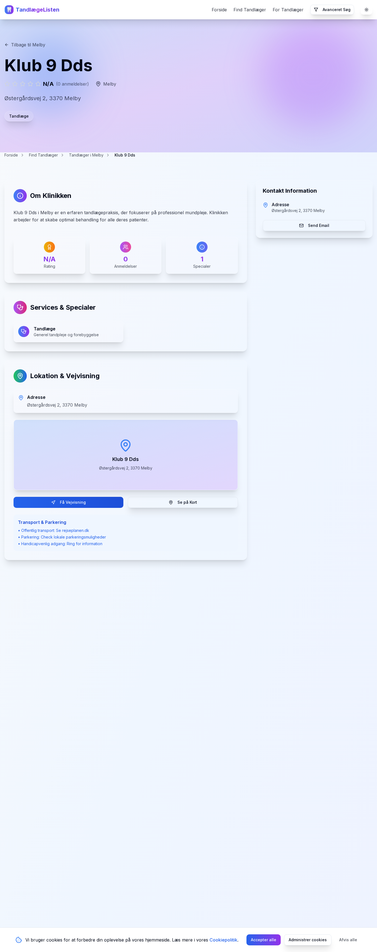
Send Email (318, 225)
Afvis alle (348, 939)
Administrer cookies (308, 939)
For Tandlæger (288, 9)
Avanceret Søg (337, 9)
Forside (219, 9)
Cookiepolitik (223, 940)
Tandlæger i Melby (86, 155)
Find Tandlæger (249, 9)
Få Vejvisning (73, 502)
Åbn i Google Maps (130, 454)
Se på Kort (187, 502)
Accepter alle (263, 939)
